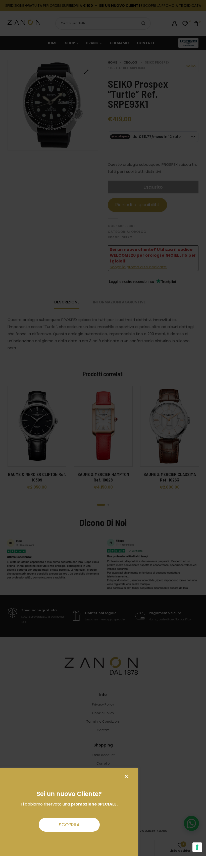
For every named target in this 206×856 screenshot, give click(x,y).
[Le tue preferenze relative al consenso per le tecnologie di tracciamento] (197, 847)
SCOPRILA (69, 825)
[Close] (126, 776)
